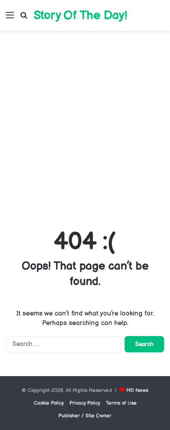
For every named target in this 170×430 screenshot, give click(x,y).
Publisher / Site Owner (85, 416)
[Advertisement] (85, 128)
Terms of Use (121, 403)
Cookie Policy (49, 403)
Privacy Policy (85, 403)
